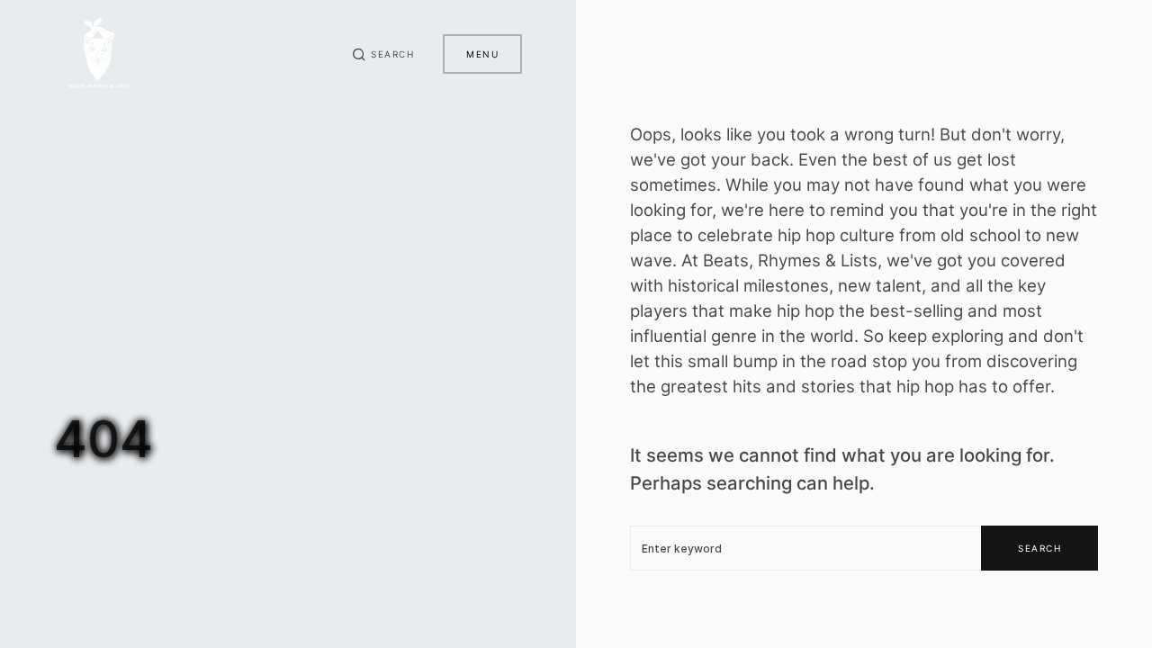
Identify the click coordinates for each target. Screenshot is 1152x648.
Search (1039, 548)
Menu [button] (482, 54)
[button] (383, 54)
